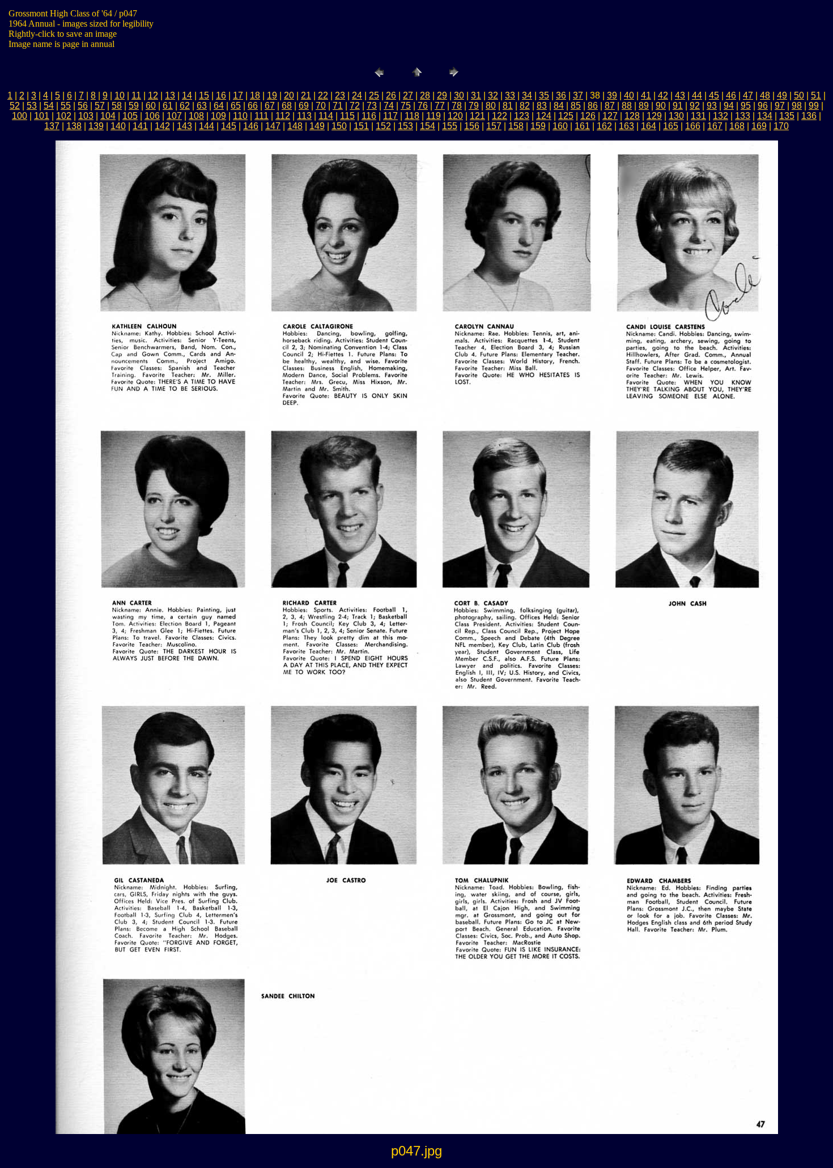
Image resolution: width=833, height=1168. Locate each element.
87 (610, 105)
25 (374, 95)
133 (742, 116)
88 (627, 105)
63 (202, 105)
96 (763, 105)
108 (196, 116)
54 (49, 105)
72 (355, 105)
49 (782, 95)
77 (440, 105)
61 (168, 105)
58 (117, 105)
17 (238, 95)
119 (433, 116)
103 (86, 116)
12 (153, 95)
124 (543, 116)
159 (538, 126)
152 (383, 126)
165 (670, 126)
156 (471, 126)
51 (816, 95)
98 (797, 105)
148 (295, 126)
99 (814, 105)
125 (565, 116)
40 (629, 95)
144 (206, 126)
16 (221, 95)
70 (321, 105)
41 (646, 95)
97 (780, 105)
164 (648, 126)
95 (746, 105)
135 (786, 116)
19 (272, 95)
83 (542, 105)
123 (521, 116)
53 (32, 105)
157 (494, 126)
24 (357, 95)
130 (676, 116)
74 (389, 105)
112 (282, 116)
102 (63, 116)
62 (185, 105)
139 (96, 126)
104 (108, 116)
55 (66, 105)
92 (695, 105)
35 (544, 95)
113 (304, 116)
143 (184, 126)
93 (712, 105)
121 (477, 116)
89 (644, 105)
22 (323, 95)
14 (187, 95)
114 (325, 116)
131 (698, 116)
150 (339, 126)
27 (408, 95)
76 (423, 105)
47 (748, 95)
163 (626, 126)
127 (610, 116)
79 (474, 105)
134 (764, 116)
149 (317, 126)
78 (457, 105)
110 (240, 116)
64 (219, 105)
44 (697, 95)
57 (100, 105)
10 (119, 95)
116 (369, 116)
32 (493, 95)
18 (255, 95)
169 (759, 126)
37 (578, 95)
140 (118, 126)
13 (170, 95)
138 (74, 126)
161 (582, 126)
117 (390, 116)
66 (253, 105)
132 (720, 116)
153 (405, 126)
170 (781, 126)
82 (525, 105)
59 (134, 105)
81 (508, 105)
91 (678, 105)
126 (588, 116)
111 (261, 116)
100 (19, 116)
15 (204, 95)
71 (338, 105)
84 (559, 105)
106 (152, 116)
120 (455, 116)
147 (272, 126)
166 (692, 126)
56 (83, 105)
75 (406, 105)
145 (228, 126)
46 (731, 95)
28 (425, 95)
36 (561, 95)
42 (663, 95)
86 (593, 105)
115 (347, 116)
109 (218, 116)
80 (491, 105)
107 (174, 116)
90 (661, 105)
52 (15, 105)
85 (576, 105)
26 (391, 95)
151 (361, 126)
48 (765, 95)
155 (449, 126)
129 (654, 116)
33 (510, 95)
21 (306, 95)
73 (372, 105)
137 (52, 126)
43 (680, 95)
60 (151, 105)
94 (729, 105)
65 (236, 105)
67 (270, 105)
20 (289, 95)
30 (459, 95)
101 (41, 116)
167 (714, 126)
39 (612, 95)
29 (442, 95)
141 (140, 126)
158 (516, 126)
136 (809, 116)
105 (130, 116)
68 (287, 105)
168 (737, 126)
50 (799, 95)
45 (714, 95)
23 (340, 95)
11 (136, 95)
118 (412, 116)
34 (527, 95)
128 (632, 116)
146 (250, 126)
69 (304, 105)
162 (604, 126)
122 (499, 116)
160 (560, 126)
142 (162, 126)
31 (476, 95)
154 (427, 126)
